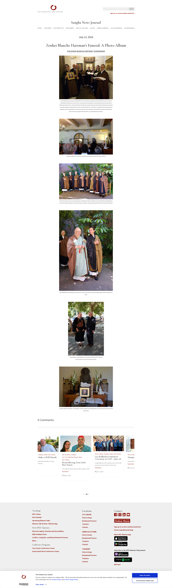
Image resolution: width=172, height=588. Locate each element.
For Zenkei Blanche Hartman (80, 51)
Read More (43, 464)
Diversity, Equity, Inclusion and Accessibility (48, 531)
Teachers (85, 524)
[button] (83, 494)
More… (34, 541)
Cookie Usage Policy (71, 579)
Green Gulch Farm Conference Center (45, 551)
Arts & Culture (82, 28)
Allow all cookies (145, 575)
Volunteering (116, 28)
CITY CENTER (86, 515)
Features (47, 28)
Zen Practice (58, 28)
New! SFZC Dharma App (122, 535)
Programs (70, 28)
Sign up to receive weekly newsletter (122, 13)
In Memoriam (129, 28)
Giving (92, 28)
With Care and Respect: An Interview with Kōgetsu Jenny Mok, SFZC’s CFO (118, 459)
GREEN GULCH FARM (89, 532)
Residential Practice (89, 521)
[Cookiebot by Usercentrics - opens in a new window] (24, 584)
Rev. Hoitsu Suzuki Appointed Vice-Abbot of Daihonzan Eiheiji (84, 459)
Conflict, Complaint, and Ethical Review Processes (50, 538)
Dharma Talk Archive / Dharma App (45, 524)
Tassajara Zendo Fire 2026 (51, 457)
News (40, 28)
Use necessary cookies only (145, 580)
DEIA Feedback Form (39, 534)
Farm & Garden (103, 28)
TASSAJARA (86, 549)
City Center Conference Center (43, 548)
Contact (85, 527)
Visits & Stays (87, 518)
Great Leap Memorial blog (123, 530)
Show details (40, 584)
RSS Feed (117, 565)
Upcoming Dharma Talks (41, 521)
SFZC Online (36, 514)
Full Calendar (37, 517)
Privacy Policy (56, 579)
